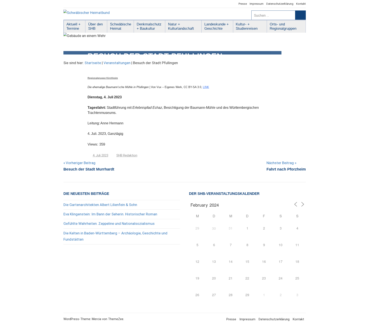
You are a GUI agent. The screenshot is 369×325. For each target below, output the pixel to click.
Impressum (257, 3)
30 (214, 228)
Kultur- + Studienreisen (247, 26)
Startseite (93, 63)
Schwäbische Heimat (120, 26)
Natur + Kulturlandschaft (181, 26)
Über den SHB (95, 26)
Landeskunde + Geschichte (216, 26)
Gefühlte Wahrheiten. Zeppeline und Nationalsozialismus (109, 223)
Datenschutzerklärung (279, 3)
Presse (243, 3)
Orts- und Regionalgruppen (283, 26)
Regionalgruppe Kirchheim (103, 78)
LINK (206, 87)
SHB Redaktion (126, 155)
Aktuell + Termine (73, 26)
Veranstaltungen (117, 63)
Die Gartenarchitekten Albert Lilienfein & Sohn (100, 205)
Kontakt (301, 3)
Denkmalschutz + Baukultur (149, 26)
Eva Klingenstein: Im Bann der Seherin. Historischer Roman (110, 214)
